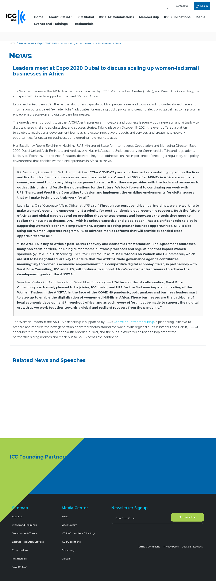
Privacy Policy (171, 546)
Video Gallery (69, 524)
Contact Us (182, 6)
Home (38, 17)
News (65, 516)
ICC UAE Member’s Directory (78, 533)
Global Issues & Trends (24, 533)
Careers (66, 558)
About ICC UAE (60, 17)
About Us (17, 516)
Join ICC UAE (19, 567)
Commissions (20, 550)
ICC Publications (177, 17)
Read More (26, 429)
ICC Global (85, 17)
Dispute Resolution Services (28, 541)
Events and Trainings (51, 24)
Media (200, 17)
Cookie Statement (192, 546)
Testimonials (83, 24)
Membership (149, 17)
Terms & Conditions (149, 546)
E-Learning (68, 550)
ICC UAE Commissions (116, 17)
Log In (204, 6)
